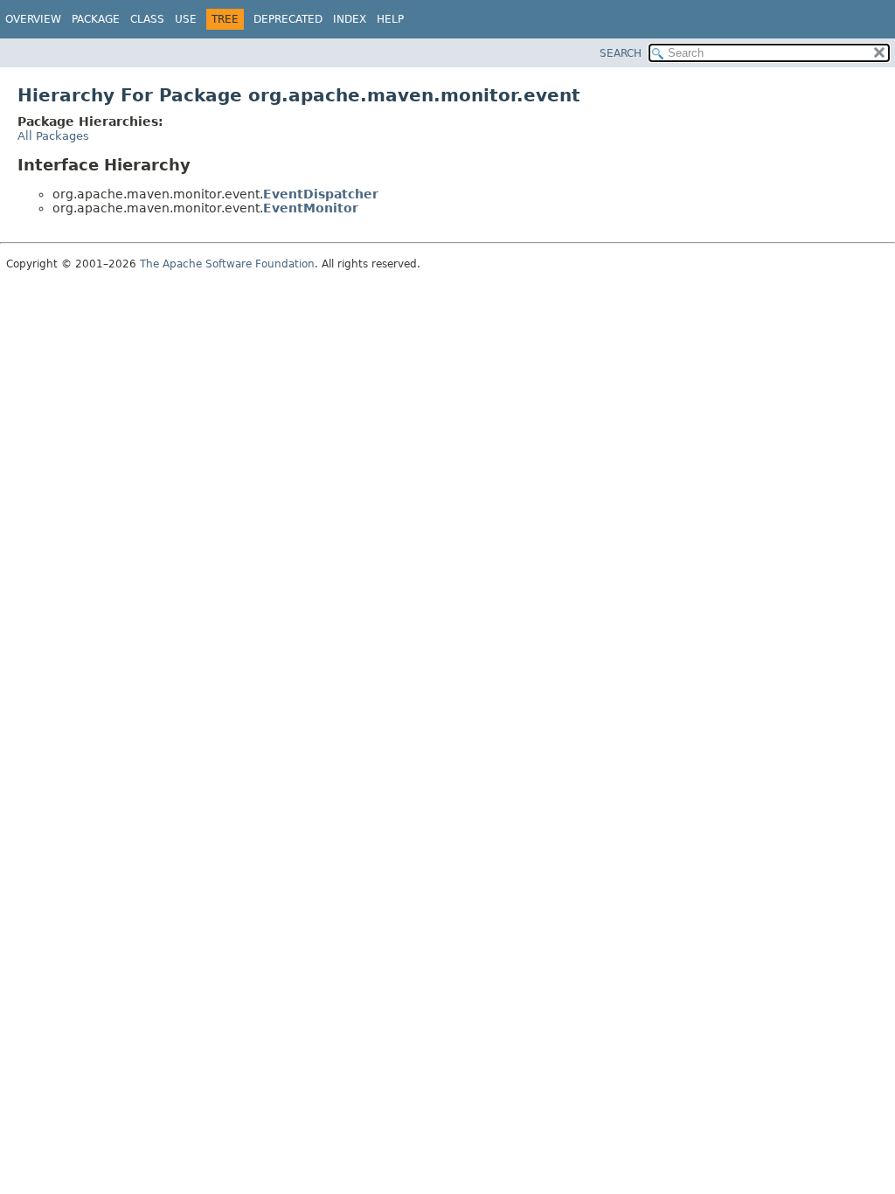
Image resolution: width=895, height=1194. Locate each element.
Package (96, 19)
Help (390, 19)
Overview (33, 19)
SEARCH (621, 53)
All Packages (53, 135)
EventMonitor (310, 208)
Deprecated (288, 19)
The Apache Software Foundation (227, 264)
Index (349, 19)
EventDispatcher (320, 194)
